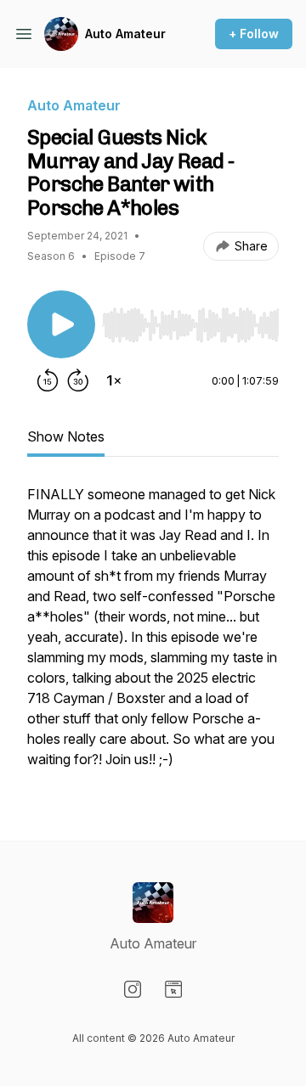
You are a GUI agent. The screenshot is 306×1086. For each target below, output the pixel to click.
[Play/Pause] (61, 324)
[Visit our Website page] (173, 989)
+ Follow (254, 33)
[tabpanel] (153, 635)
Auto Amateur (125, 33)
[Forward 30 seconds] (78, 380)
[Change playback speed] (114, 380)
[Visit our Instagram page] (132, 989)
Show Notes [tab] (66, 436)
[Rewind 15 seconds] (48, 380)
